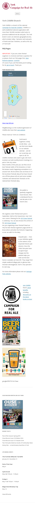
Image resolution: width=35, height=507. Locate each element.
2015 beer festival (26, 218)
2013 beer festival (10, 223)
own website (21, 130)
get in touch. (10, 65)
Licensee (16, 60)
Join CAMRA (26, 285)
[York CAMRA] (17, 9)
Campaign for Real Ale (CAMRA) (12, 27)
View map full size (8, 123)
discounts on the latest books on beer (27, 297)
